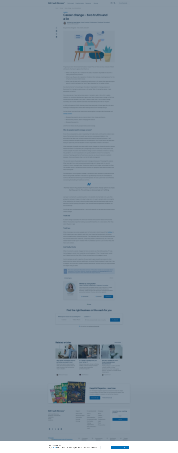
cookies (55, 447)
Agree (124, 447)
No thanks (115, 447)
